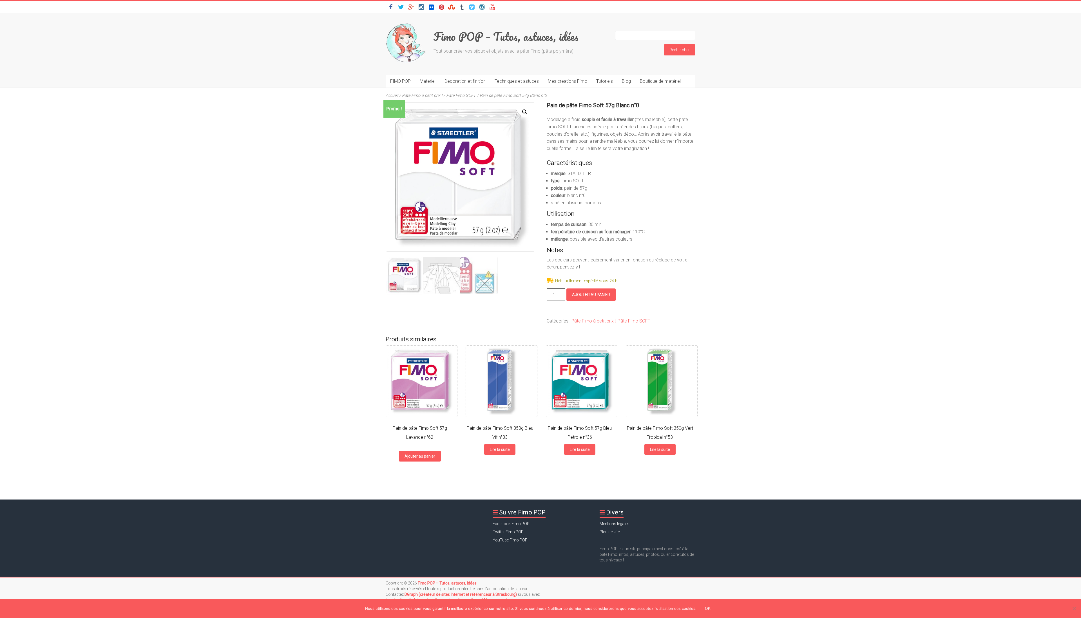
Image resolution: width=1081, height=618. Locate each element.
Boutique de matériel (660, 81)
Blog (626, 81)
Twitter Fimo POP (508, 532)
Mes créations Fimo (567, 81)
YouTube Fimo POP (510, 540)
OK (708, 608)
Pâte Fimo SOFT (461, 95)
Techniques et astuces (517, 81)
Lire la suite (500, 449)
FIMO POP (400, 81)
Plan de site (610, 532)
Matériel (427, 81)
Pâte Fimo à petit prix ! (422, 95)
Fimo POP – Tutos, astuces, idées (506, 36)
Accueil (392, 95)
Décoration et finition (465, 81)
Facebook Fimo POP (511, 523)
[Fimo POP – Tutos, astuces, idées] (407, 23)
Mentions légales (614, 523)
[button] (525, 112)
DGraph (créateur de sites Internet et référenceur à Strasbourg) (461, 594)
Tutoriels (604, 81)
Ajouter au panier (591, 294)
